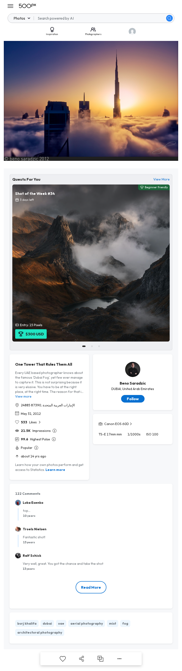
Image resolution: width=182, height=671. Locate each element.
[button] (169, 18)
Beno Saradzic (133, 383)
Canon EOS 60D (116, 424)
